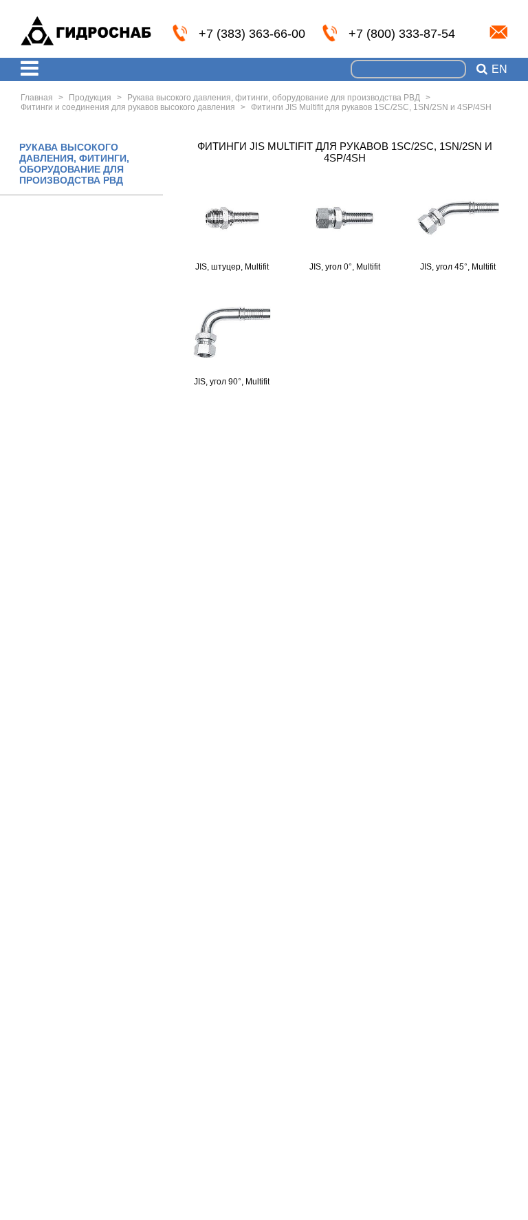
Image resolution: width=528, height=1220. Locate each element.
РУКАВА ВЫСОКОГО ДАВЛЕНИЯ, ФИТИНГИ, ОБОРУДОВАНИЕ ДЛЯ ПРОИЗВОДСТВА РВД (74, 164)
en (499, 69)
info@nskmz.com (498, 32)
